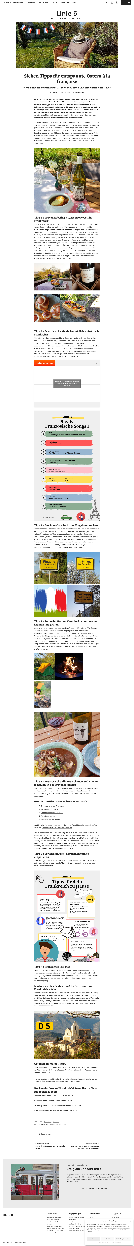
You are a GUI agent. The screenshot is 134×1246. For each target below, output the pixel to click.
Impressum (118, 1242)
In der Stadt (18, 3)
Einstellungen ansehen (123, 1239)
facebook (106, 2)
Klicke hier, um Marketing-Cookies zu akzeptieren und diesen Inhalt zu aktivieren (67, 384)
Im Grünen (43, 3)
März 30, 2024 (65, 92)
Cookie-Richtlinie (101, 1242)
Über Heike (115, 1217)
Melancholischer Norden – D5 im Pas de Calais (53, 1101)
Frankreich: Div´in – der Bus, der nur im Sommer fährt (55, 1110)
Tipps (65, 1125)
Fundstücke (47, 1122)
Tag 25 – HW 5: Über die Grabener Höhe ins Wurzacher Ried (84, 1146)
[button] (130, 1221)
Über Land (31, 3)
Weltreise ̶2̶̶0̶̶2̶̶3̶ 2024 (69, 3)
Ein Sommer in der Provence (52, 806)
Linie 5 (54, 3)
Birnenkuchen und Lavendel (52, 813)
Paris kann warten (48, 816)
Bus (91, 1217)
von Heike (53, 92)
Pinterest (116, 2)
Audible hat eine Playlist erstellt (70, 840)
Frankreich (59, 1125)
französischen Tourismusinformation (57, 828)
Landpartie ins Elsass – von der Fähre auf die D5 (53, 1096)
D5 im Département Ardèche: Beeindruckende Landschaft (57, 1106)
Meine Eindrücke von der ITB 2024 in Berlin (50, 1146)
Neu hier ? (7, 3)
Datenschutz (110, 1242)
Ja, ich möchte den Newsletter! (95, 1188)
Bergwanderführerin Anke (77, 1231)
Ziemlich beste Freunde (50, 819)
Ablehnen (108, 1239)
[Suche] (123, 2)
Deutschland (50, 1125)
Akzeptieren (93, 1239)
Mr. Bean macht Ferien (50, 809)
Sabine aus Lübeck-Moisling (77, 1226)
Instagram (111, 2)
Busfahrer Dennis (74, 1228)
